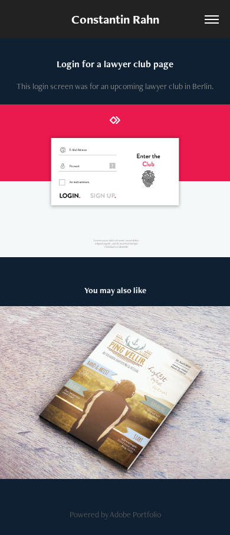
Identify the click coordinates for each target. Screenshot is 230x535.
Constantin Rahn (115, 19)
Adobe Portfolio (135, 514)
